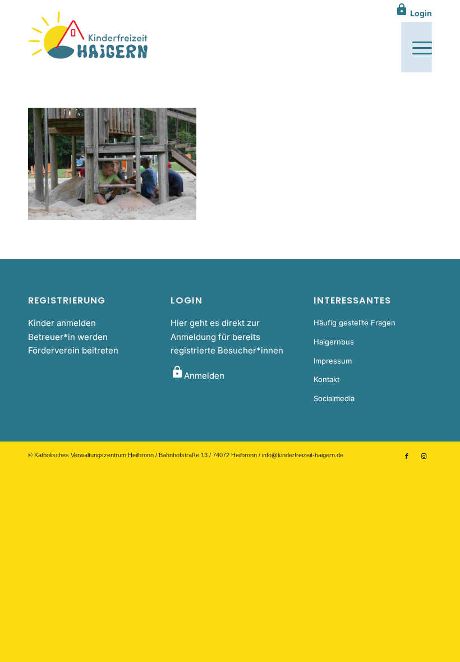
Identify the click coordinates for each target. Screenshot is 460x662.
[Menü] (416, 47)
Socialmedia (334, 398)
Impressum (333, 360)
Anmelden (197, 375)
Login (413, 13)
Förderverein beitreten (73, 350)
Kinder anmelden (62, 323)
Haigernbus (334, 341)
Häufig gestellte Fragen (354, 322)
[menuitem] (416, 47)
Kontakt (326, 379)
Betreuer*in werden (68, 337)
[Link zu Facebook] (406, 456)
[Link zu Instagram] (423, 456)
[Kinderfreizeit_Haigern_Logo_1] (89, 36)
